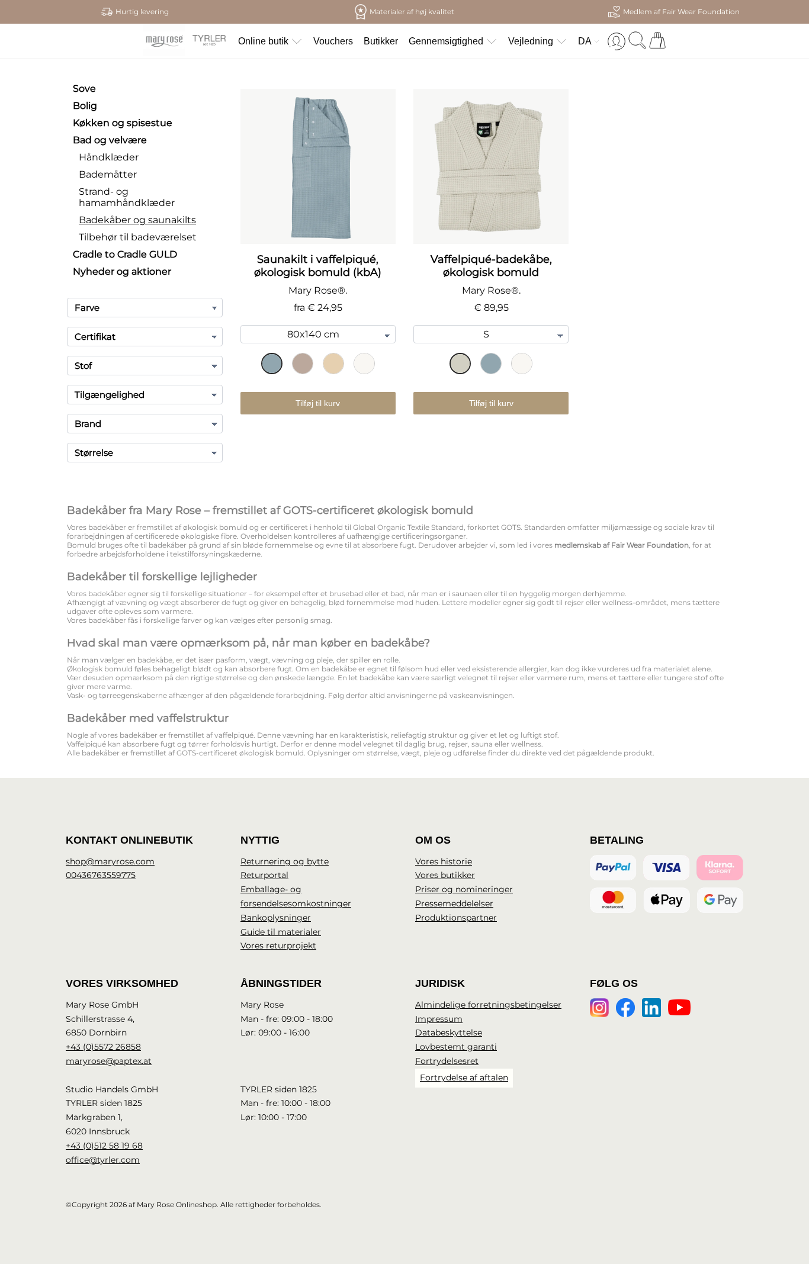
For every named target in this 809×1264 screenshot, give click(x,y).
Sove (84, 88)
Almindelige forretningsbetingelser (488, 1004)
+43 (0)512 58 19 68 (104, 1145)
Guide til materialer (280, 932)
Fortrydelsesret (447, 1061)
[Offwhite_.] (333, 363)
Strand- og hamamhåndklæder (127, 197)
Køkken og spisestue (122, 122)
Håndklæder (109, 157)
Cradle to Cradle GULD (125, 254)
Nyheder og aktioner (122, 271)
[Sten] (302, 363)
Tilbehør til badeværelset (138, 237)
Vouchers (333, 41)
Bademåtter (108, 174)
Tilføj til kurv (318, 403)
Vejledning (530, 41)
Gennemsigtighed (446, 41)
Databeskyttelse (448, 1032)
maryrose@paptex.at (109, 1061)
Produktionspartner (456, 917)
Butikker (381, 41)
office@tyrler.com (103, 1159)
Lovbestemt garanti (456, 1046)
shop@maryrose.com (110, 861)
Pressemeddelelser (454, 903)
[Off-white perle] (364, 363)
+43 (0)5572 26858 (103, 1046)
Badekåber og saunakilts (137, 220)
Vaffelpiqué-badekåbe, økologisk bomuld (491, 266)
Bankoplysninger (275, 917)
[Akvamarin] (271, 363)
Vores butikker (445, 875)
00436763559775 (101, 875)
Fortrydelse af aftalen (464, 1077)
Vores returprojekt (278, 945)
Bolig (85, 105)
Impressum (439, 1019)
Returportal (264, 875)
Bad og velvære (110, 140)
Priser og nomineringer (464, 889)
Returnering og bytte (284, 861)
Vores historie (443, 861)
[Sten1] (460, 363)
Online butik (263, 41)
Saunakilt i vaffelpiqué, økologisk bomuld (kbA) (317, 266)
